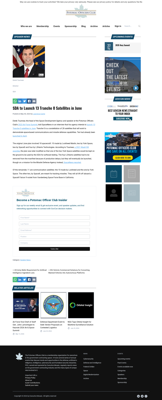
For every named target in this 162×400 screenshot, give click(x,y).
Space (85, 371)
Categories (121, 371)
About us (28, 380)
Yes (137, 2)
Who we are (26, 26)
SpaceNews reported (72, 162)
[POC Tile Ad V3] (123, 147)
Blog (83, 26)
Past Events (122, 363)
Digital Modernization (91, 374)
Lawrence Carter (39, 114)
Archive (94, 26)
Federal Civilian (88, 367)
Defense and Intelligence (92, 363)
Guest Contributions (32, 383)
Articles (106, 26)
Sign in (118, 26)
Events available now (125, 367)
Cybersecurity (88, 359)
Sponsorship (71, 26)
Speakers (121, 374)
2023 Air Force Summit (27, 124)
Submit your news (31, 385)
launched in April (20, 136)
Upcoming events (124, 359)
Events (56, 26)
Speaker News (25, 260)
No (141, 2)
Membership (43, 26)
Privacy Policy (30, 378)
